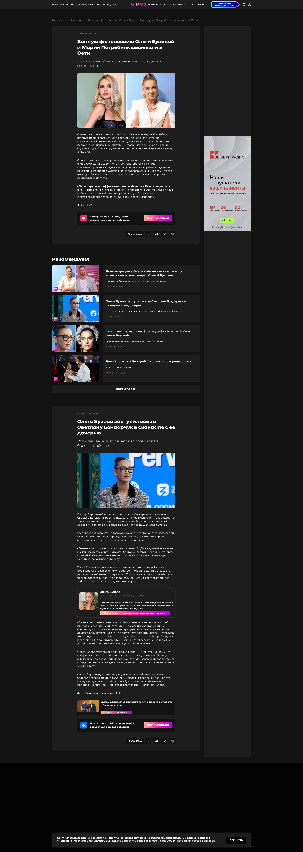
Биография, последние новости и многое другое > (134, 613)
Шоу (192, 5)
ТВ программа (178, 5)
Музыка (203, 5)
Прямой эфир (157, 5)
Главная (58, 20)
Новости (58, 5)
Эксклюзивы (85, 5)
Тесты (101, 5)
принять (236, 840)
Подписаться (158, 218)
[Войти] (249, 4)
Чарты (70, 5)
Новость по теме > (116, 712)
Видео (111, 5)
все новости (126, 389)
